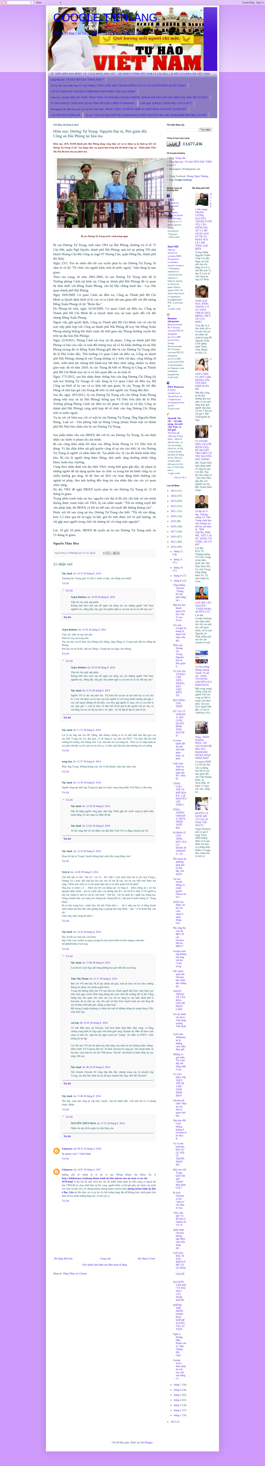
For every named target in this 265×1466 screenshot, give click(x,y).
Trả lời (65, 583)
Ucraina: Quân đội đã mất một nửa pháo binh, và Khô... (179, 749)
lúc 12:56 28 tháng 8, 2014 (96, 806)
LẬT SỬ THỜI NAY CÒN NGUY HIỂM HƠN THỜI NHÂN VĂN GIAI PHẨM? (92, 91)
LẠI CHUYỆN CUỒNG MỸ (65, 115)
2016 (173, 536)
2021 (173, 511)
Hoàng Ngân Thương (197, 176)
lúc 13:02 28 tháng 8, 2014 (96, 825)
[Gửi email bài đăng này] (104, 553)
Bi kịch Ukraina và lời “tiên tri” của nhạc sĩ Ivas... (179, 1200)
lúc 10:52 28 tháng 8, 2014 (87, 573)
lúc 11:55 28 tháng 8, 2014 (87, 730)
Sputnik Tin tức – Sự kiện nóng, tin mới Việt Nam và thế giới (175, 424)
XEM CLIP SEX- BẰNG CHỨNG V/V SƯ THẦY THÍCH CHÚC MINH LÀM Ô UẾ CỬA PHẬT (203, 311)
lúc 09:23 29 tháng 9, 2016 (87, 1148)
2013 (173, 1421)
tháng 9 (178, 575)
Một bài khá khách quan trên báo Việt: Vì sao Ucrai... (179, 613)
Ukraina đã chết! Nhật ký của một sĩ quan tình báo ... (179, 1108)
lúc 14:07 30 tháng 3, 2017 (87, 1169)
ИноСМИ (173, 246)
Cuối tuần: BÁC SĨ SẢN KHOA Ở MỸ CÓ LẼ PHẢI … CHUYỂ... (179, 1265)
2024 (173, 496)
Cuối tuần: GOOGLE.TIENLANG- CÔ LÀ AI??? (166, 103)
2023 (173, 501)
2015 (173, 541)
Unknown (67, 1148)
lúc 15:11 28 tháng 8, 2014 (103, 978)
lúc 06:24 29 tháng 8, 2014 (96, 1067)
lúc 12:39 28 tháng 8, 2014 (87, 782)
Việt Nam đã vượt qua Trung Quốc (175, 436)
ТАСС (171, 199)
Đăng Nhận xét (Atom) (75, 1273)
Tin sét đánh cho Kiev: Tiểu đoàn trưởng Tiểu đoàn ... (179, 1022)
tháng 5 (178, 1395)
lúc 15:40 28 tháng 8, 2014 (87, 1096)
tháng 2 (178, 1410)
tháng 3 (178, 1405)
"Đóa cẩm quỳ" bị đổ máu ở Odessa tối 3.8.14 (179, 1219)
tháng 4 (178, 1400)
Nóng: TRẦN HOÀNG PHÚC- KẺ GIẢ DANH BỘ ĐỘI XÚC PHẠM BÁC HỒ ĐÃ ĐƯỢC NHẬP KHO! (203, 748)
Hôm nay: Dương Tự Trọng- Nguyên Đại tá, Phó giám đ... (179, 656)
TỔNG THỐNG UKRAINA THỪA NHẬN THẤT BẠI (179, 818)
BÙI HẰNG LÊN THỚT (179, 703)
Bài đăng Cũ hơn (146, 1258)
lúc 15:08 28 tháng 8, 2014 (96, 962)
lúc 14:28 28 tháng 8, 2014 (84, 872)
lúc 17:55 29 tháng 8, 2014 (111, 1123)
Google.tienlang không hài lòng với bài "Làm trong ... (179, 959)
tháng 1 (178, 1415)
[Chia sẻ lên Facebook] (115, 553)
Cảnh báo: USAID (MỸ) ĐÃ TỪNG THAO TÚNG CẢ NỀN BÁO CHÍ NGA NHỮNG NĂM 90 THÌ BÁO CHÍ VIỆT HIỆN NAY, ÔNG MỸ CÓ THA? (129, 97)
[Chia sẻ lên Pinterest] (118, 553)
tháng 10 (178, 567)
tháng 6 (178, 1390)
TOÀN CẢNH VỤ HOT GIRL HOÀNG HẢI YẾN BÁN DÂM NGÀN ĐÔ (203, 374)
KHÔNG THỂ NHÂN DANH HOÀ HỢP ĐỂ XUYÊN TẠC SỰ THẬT (179, 1317)
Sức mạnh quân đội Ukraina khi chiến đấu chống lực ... (179, 979)
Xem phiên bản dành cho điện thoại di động (104, 1264)
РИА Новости (176, 387)
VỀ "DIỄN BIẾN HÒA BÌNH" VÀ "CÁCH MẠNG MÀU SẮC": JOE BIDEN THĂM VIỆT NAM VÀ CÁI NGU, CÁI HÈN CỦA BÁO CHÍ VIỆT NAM (129, 73)
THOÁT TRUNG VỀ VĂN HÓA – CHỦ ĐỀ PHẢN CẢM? (179, 1000)
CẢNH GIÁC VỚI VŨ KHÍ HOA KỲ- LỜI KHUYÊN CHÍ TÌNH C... (179, 794)
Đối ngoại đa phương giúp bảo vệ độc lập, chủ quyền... (179, 866)
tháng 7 (178, 1384)
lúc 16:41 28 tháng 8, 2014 (94, 1023)
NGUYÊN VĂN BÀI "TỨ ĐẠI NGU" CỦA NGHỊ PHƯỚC (179, 1291)
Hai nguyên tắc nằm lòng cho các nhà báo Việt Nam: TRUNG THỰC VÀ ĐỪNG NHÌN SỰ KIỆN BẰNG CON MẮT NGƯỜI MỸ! (118, 109)
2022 (173, 506)
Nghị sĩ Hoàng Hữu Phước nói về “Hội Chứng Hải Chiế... (179, 1345)
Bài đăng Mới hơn (63, 1258)
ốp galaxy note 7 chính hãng (76, 1153)
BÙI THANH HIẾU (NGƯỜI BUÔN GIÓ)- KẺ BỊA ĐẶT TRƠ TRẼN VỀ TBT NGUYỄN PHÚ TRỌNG (203, 443)
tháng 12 (178, 551)
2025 (173, 491)
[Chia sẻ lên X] (111, 553)
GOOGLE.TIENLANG (105, 17)
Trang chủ (105, 1258)
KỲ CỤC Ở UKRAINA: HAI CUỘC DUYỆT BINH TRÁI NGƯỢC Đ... (179, 723)
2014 (173, 547)
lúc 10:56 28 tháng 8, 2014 (92, 629)
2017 (173, 531)
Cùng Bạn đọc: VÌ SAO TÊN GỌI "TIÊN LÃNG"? (76, 79)
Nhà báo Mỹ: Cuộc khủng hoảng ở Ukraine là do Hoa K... (179, 1129)
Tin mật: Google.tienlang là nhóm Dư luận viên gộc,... (179, 633)
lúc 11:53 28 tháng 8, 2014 (96, 690)
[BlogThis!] (108, 553)
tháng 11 (178, 559)
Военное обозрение (173, 320)
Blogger (149, 1442)
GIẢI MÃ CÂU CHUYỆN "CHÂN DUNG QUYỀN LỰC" (203, 607)
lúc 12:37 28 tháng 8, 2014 (87, 761)
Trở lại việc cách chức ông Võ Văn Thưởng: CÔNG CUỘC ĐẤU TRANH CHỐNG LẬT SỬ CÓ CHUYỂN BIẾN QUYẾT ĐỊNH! (118, 85)
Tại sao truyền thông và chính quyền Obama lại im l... (179, 888)
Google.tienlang (183, 179)
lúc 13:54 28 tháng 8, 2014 (87, 851)
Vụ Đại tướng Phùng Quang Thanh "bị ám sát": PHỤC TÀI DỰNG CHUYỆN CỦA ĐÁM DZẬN (203, 675)
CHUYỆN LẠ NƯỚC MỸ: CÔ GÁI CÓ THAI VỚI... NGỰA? (203, 812)
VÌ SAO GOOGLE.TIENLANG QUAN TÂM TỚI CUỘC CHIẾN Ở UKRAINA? (92, 103)
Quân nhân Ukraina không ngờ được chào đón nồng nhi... (179, 1238)
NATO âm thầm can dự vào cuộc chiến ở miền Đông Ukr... (179, 913)
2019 (173, 521)
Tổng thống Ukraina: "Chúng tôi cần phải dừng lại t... (179, 593)
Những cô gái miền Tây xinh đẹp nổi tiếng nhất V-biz (179, 1062)
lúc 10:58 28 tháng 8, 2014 (101, 597)
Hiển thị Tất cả (180, 478)
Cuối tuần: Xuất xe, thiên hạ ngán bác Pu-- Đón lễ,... (179, 771)
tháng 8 (178, 580)
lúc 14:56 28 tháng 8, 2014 (87, 932)
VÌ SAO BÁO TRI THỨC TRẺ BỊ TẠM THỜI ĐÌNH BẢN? (179, 1085)
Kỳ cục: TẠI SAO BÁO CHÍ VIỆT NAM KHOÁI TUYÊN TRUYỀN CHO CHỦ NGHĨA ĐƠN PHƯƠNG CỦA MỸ (146, 115)
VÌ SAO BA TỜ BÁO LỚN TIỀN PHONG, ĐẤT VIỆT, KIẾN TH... (179, 683)
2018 (173, 526)
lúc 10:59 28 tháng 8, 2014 (101, 667)
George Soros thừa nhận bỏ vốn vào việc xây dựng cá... (179, 1369)
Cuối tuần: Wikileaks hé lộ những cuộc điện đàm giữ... (179, 1042)
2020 (173, 516)
